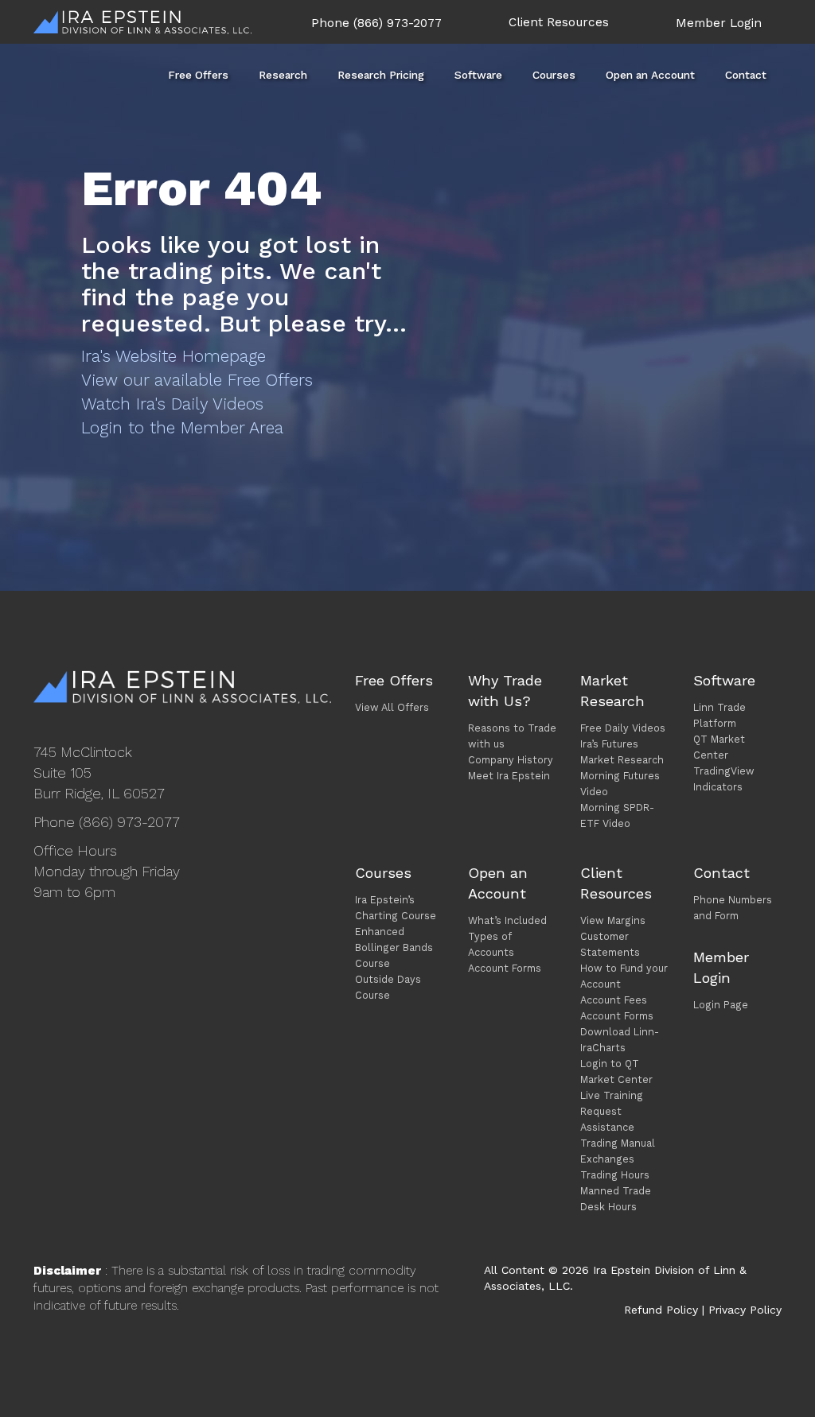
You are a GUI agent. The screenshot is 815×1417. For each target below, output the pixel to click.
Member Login (719, 23)
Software (478, 74)
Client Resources (559, 22)
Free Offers (198, 74)
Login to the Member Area (182, 427)
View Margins (612, 920)
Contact (745, 74)
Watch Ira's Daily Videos (172, 403)
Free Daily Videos (622, 728)
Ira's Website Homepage (173, 356)
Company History (510, 760)
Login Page (720, 1005)
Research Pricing (380, 74)
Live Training (611, 1095)
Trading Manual (617, 1143)
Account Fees (613, 1000)
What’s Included (507, 920)
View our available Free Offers (197, 380)
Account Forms (504, 968)
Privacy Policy (745, 1309)
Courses (553, 74)
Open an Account (650, 74)
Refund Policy (661, 1309)
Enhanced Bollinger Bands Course (394, 947)
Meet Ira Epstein (509, 776)
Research (283, 74)
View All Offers (392, 707)
